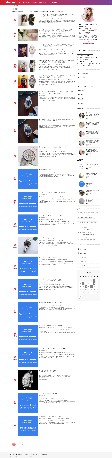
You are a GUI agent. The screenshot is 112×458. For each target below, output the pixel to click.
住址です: (81, 33)
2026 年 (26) (82, 249)
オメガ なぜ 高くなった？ (82, 217)
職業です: (81, 29)
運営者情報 (54, 2)
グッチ (63, 18)
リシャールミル (70, 418)
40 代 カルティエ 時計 (53, 64)
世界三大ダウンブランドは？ (83, 237)
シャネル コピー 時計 (82, 59)
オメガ (61, 49)
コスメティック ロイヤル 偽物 (85, 54)
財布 (81, 99)
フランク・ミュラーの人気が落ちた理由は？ (49, 284)
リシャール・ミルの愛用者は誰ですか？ (57, 418)
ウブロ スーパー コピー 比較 (84, 61)
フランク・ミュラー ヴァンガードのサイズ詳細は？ (51, 352)
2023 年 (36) (82, 261)
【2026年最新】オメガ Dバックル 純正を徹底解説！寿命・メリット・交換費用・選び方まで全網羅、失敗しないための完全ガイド (92, 132)
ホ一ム (18, 2)
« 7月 (80, 298)
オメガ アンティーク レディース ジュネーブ (58, 79)
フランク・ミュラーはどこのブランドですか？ (50, 219)
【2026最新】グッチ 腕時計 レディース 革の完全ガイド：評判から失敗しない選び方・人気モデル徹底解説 (92, 114)
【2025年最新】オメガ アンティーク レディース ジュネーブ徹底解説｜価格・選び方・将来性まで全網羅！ (92, 150)
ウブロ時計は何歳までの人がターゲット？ (58, 305)
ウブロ (61, 172)
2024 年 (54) (82, 257)
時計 (81, 90)
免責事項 (34, 2)
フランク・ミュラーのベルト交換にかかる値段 (50, 196)
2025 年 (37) (82, 253)
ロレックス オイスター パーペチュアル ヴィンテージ (92, 174)
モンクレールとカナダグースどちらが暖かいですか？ (87, 222)
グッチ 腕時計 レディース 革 (54, 18)
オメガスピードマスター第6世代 (56, 259)
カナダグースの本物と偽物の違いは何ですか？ (86, 234)
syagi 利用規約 (26, 2)
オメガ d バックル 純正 (53, 49)
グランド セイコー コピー (84, 55)
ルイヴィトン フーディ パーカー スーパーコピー (86, 239)
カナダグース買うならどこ (82, 227)
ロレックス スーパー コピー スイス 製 (87, 57)
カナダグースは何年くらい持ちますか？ (85, 232)
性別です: (81, 26)
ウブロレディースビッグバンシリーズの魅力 (58, 327)
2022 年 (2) (82, 265)
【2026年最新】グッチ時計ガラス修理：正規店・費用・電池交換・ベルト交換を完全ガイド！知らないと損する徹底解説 (92, 123)
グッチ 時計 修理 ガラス (54, 33)
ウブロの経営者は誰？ (53, 172)
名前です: (81, 24)
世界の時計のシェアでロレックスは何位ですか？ (50, 151)
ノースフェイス (91, 217)
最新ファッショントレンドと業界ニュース (10, 2)
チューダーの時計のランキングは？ (47, 398)
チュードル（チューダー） (62, 398)
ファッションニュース (86, 86)
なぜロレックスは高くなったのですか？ (92, 191)
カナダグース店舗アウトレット (83, 224)
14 (91, 286)
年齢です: (92, 24)
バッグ (82, 82)
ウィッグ (82, 77)
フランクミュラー (64, 196)
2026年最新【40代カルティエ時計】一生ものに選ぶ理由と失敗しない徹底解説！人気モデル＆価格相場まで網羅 (92, 141)
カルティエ (62, 64)
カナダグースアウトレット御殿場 (83, 229)
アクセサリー (83, 73)
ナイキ (92, 212)
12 (86, 286)
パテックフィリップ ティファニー (92, 165)
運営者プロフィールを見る (88, 43)
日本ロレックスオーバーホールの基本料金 (92, 200)
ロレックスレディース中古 (54, 240)
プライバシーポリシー (44, 2)
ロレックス (64, 151)
